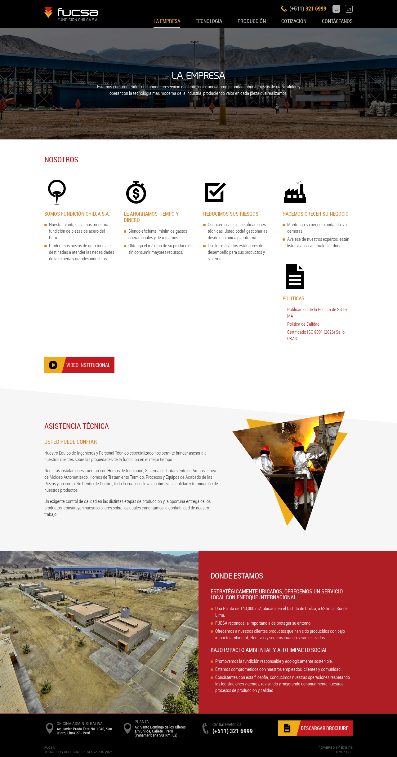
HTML (339, 752)
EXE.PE (347, 747)
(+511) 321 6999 (232, 731)
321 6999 (307, 8)
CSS (349, 752)
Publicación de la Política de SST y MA (317, 312)
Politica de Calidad (303, 324)
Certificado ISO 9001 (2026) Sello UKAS (316, 335)
